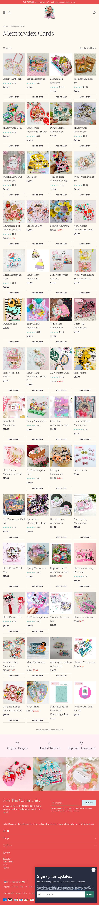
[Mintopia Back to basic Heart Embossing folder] (61, 692)
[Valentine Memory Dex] (61, 603)
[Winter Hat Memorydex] (61, 309)
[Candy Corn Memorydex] (38, 260)
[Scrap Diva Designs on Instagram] (4, 831)
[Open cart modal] (94, 12)
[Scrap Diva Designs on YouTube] (8, 831)
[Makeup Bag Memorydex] (85, 505)
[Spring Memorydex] (38, 554)
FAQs (5, 864)
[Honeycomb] (85, 358)
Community (8, 861)
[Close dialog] (93, 870)
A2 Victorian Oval (59, 373)
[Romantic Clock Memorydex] (85, 407)
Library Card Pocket (13, 79)
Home (5, 26)
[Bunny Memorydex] (38, 407)
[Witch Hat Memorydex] (85, 309)
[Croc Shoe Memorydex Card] (61, 407)
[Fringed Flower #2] (61, 211)
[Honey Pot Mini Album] (14, 358)
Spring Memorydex (36, 568)
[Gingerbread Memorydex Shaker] (38, 113)
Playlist (6, 867)
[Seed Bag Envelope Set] (85, 64)
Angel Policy (21, 893)
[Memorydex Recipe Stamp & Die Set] (85, 260)
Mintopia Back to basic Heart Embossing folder (59, 711)
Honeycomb (80, 373)
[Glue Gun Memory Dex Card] (85, 554)
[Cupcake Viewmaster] (85, 648)
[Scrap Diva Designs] (49, 12)
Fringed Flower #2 (59, 226)
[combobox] (41, 894)
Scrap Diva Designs (26, 886)
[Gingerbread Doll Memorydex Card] (14, 211)
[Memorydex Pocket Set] (85, 162)
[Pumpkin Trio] (14, 309)
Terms (83, 889)
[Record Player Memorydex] (61, 505)
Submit (89, 894)
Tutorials (6, 858)
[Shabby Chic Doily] (14, 113)
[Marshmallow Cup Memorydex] (14, 162)
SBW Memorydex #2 (38, 617)
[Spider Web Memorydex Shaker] (38, 505)
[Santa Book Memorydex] (14, 407)
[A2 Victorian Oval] (61, 358)
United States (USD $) (16, 882)
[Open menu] (4, 12)
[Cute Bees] (38, 162)
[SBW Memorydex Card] (38, 456)
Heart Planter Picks (12, 617)
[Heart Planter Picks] (14, 603)
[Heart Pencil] (38, 692)
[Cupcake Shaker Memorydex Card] (61, 554)
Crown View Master (84, 617)
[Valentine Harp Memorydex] (14, 648)
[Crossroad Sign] (38, 211)
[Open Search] (9, 12)
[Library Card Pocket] (14, 64)
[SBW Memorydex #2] (38, 603)
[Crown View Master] (85, 603)
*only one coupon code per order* (63, 2)
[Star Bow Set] (85, 456)
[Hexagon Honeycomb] (61, 456)
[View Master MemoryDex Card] (85, 211)
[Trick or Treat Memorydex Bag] (61, 162)
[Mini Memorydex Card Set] (61, 260)
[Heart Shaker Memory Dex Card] (14, 456)
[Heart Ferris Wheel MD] (14, 554)
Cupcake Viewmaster (84, 662)
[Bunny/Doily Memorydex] (38, 309)
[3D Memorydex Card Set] (14, 505)
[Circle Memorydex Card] (14, 260)
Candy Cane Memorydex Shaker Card (37, 377)
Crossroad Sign (34, 226)
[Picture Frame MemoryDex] (61, 113)
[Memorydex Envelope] (61, 64)
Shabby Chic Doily (12, 128)
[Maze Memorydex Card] (38, 648)
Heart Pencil (33, 707)
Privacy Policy (8, 893)
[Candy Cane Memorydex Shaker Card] (38, 358)
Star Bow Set (80, 470)
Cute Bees (32, 177)
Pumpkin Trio (10, 324)
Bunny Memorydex (37, 421)
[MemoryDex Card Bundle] (85, 692)
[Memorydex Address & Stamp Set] (61, 648)
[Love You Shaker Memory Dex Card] (14, 692)
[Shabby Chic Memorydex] (85, 113)
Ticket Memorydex (36, 79)
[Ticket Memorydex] (38, 64)
